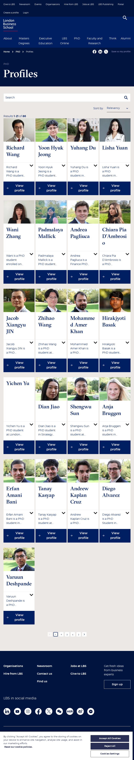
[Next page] (84, 634)
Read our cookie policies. (18, 747)
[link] (117, 684)
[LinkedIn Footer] (6, 711)
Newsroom (24, 4)
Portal (121, 4)
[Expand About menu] (14, 38)
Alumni (126, 38)
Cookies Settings (109, 754)
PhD (77, 38)
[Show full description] (31, 165)
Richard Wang (15, 151)
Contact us (44, 673)
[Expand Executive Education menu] (57, 38)
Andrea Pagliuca (80, 232)
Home (6, 52)
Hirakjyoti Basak (114, 321)
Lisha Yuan (115, 147)
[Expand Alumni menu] (132, 38)
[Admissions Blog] (90, 711)
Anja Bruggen (111, 409)
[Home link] (10, 26)
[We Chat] (59, 711)
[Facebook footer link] (38, 711)
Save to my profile (121, 52)
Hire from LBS (71, 4)
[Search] (125, 18)
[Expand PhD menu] (82, 38)
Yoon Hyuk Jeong (50, 151)
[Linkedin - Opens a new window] (100, 51)
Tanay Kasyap (46, 491)
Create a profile (11, 13)
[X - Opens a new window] (106, 51)
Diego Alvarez (111, 491)
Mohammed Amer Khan (82, 325)
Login (26, 13)
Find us (42, 681)
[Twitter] (48, 711)
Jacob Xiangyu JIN (16, 325)
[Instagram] (27, 711)
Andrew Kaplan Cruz (79, 495)
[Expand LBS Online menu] (72, 38)
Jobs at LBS (88, 4)
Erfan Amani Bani (14, 495)
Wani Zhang (13, 232)
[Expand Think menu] (118, 38)
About (7, 38)
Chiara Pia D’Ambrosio (114, 236)
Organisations (53, 4)
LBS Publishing (105, 4)
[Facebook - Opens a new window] (94, 51)
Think (112, 38)
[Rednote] (69, 711)
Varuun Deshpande (19, 580)
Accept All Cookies (110, 738)
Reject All (109, 746)
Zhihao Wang (46, 321)
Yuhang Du (83, 147)
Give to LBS (9, 4)
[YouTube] (17, 711)
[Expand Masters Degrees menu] (34, 38)
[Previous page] (50, 634)
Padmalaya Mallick (50, 232)
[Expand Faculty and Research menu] (107, 38)
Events (38, 4)
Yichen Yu (17, 383)
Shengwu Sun (80, 409)
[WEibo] (80, 711)
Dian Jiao (48, 406)
